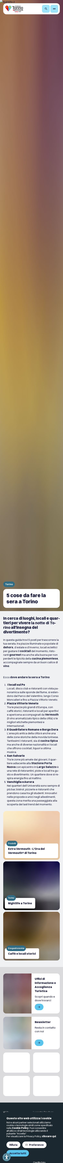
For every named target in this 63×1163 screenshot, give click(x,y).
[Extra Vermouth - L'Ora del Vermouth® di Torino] (31, 835)
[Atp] (16, 1062)
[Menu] (54, 9)
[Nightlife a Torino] (31, 885)
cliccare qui (49, 1136)
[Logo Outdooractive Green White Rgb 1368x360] (46, 1086)
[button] (6, 1157)
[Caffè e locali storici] (31, 936)
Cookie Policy (20, 1128)
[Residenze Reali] (16, 1086)
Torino (9, 584)
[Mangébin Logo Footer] (46, 1062)
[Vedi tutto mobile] (39, 1007)
